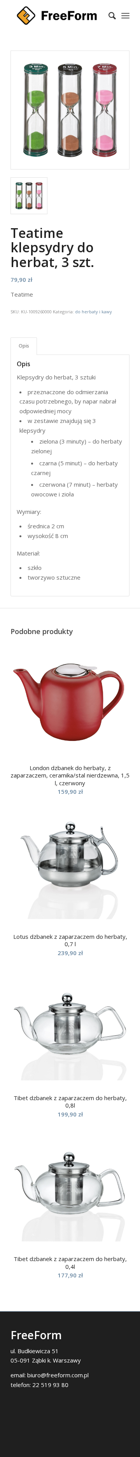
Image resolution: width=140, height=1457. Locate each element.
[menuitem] (108, 15)
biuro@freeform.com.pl (58, 1375)
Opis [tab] (24, 345)
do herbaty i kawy (93, 311)
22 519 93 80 (50, 1385)
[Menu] (125, 15)
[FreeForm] (58, 15)
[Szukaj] (108, 15)
